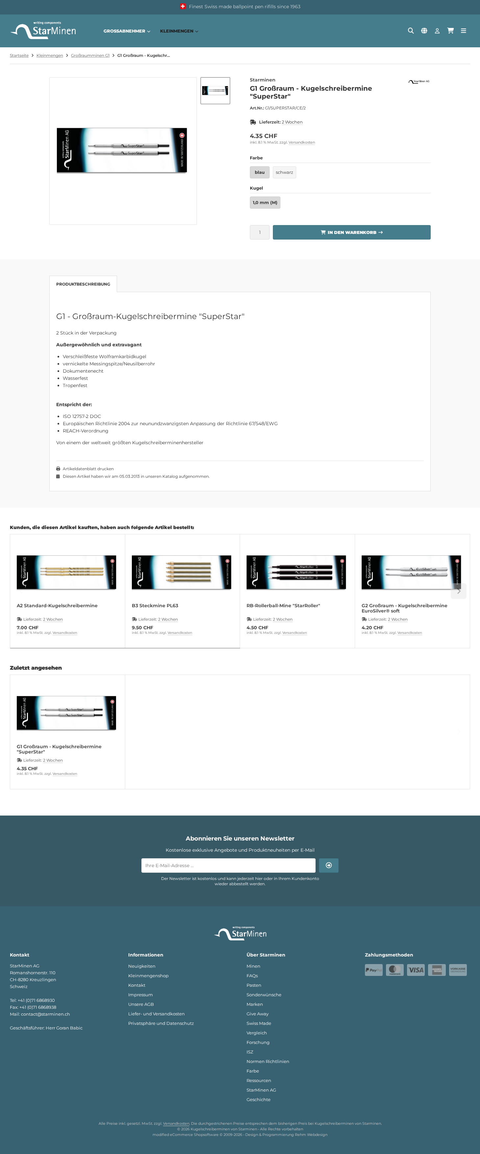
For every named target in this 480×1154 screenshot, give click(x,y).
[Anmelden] (437, 30)
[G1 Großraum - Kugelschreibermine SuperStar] (67, 713)
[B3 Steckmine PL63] (182, 572)
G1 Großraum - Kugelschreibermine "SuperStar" (59, 749)
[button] (215, 90)
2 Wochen (292, 122)
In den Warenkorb (352, 232)
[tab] (125, 653)
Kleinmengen (176, 31)
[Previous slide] (21, 591)
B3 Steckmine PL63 (155, 606)
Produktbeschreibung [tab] (83, 284)
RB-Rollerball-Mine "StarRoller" (283, 606)
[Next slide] (459, 591)
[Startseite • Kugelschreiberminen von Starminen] (43, 39)
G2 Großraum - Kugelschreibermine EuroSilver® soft (404, 608)
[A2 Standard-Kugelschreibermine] (67, 572)
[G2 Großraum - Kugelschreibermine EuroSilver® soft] (412, 572)
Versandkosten (302, 142)
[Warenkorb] (450, 30)
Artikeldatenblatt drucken (88, 468)
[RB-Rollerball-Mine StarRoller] (297, 572)
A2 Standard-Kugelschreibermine (57, 606)
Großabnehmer (124, 31)
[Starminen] (419, 81)
